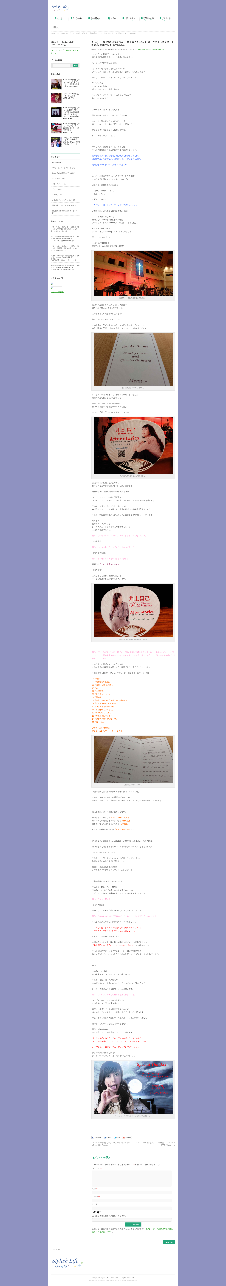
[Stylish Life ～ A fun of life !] (60, 9)
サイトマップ (57, 1249)
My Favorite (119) (58, 178)
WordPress (101, 1281)
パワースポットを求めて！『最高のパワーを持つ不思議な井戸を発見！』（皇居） (65, 229)
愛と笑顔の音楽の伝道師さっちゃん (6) (64, 212)
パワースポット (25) (59, 184)
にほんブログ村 (57, 292)
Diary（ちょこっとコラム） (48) (63, 168)
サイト (95, 1204)
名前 (95, 1189)
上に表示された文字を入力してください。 (109, 1216)
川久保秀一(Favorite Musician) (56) (64, 205)
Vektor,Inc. (125, 1281)
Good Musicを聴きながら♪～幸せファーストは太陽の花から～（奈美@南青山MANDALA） (71, 128)
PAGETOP (169, 1242)
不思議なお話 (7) (58, 195)
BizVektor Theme (113, 1281)
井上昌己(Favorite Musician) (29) (63, 200)
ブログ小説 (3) (57, 189)
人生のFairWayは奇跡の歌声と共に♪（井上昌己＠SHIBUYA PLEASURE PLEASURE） (65, 239)
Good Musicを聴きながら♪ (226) (63, 173)
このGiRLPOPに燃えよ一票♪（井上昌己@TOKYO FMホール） (71, 96)
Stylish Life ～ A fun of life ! (110, 1278)
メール (96, 1196)
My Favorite (141, 49)
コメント (97, 1168)
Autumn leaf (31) (58, 162)
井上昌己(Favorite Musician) (155, 49)
